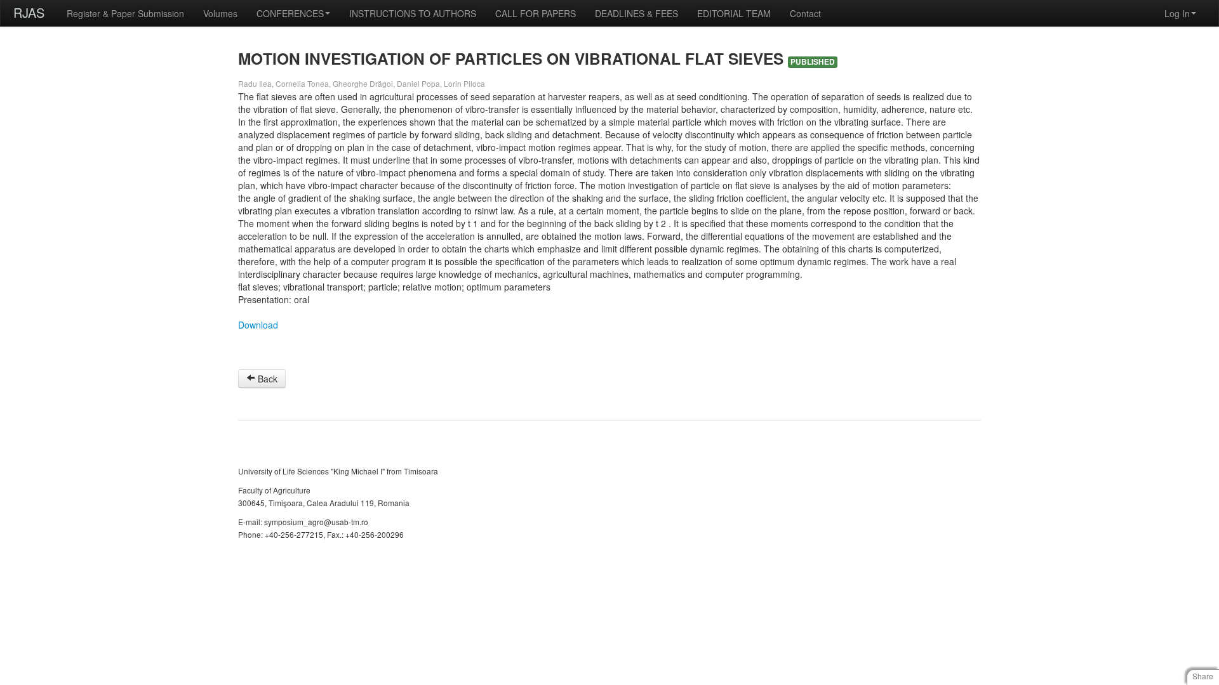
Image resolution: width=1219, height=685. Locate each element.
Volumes (220, 13)
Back (266, 378)
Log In (1177, 13)
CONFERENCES (290, 13)
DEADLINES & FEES (636, 13)
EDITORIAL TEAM (734, 13)
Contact (805, 13)
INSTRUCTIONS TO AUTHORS (412, 13)
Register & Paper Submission (125, 13)
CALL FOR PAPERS (535, 13)
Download (258, 324)
